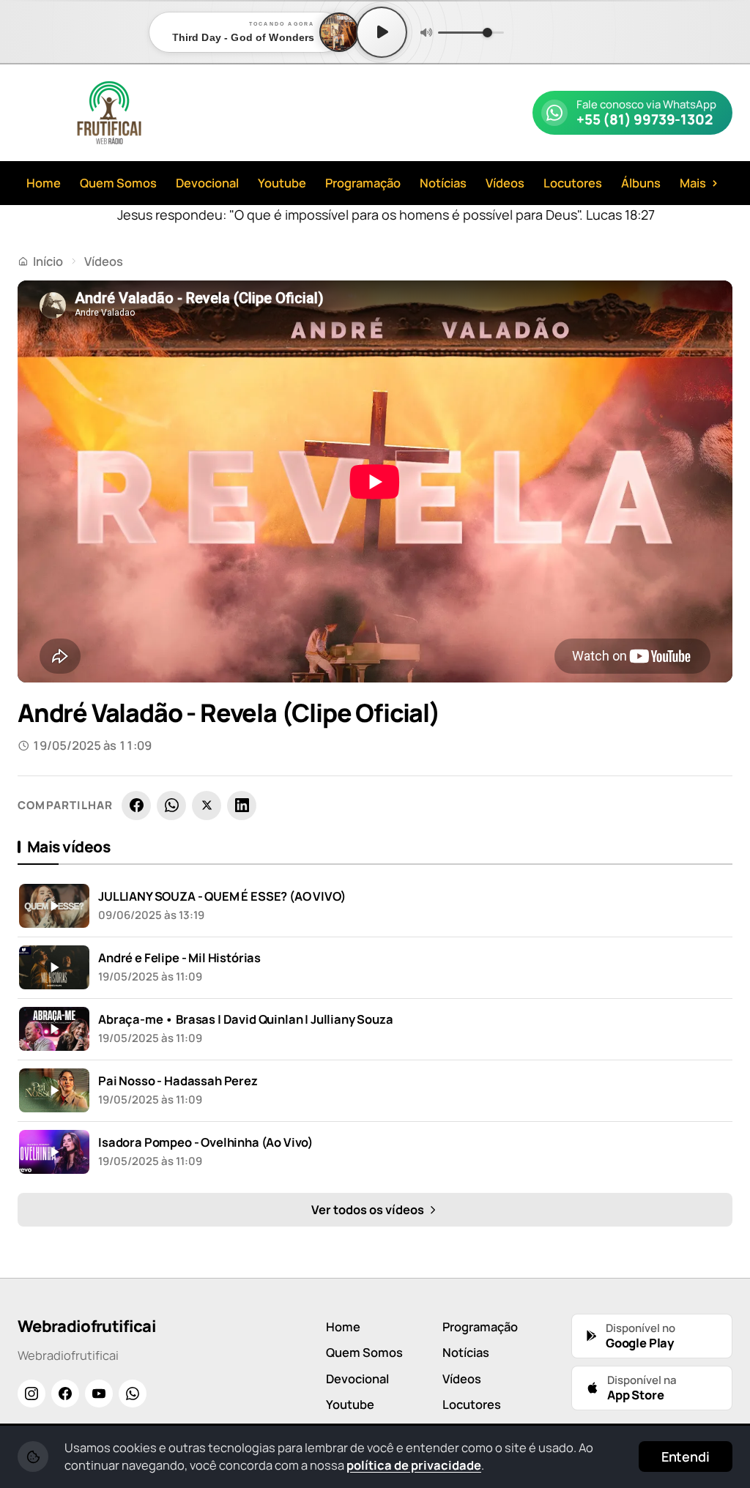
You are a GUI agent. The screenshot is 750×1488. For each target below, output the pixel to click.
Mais (699, 182)
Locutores (572, 182)
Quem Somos (118, 182)
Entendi (685, 1456)
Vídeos (505, 182)
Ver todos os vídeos (368, 1209)
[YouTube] (99, 1393)
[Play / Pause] (381, 32)
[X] (206, 805)
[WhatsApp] (171, 805)
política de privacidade (413, 1465)
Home (43, 182)
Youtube (282, 182)
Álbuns (641, 182)
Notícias (443, 182)
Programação (363, 182)
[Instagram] (31, 1393)
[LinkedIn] (241, 805)
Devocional (207, 182)
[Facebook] (136, 805)
